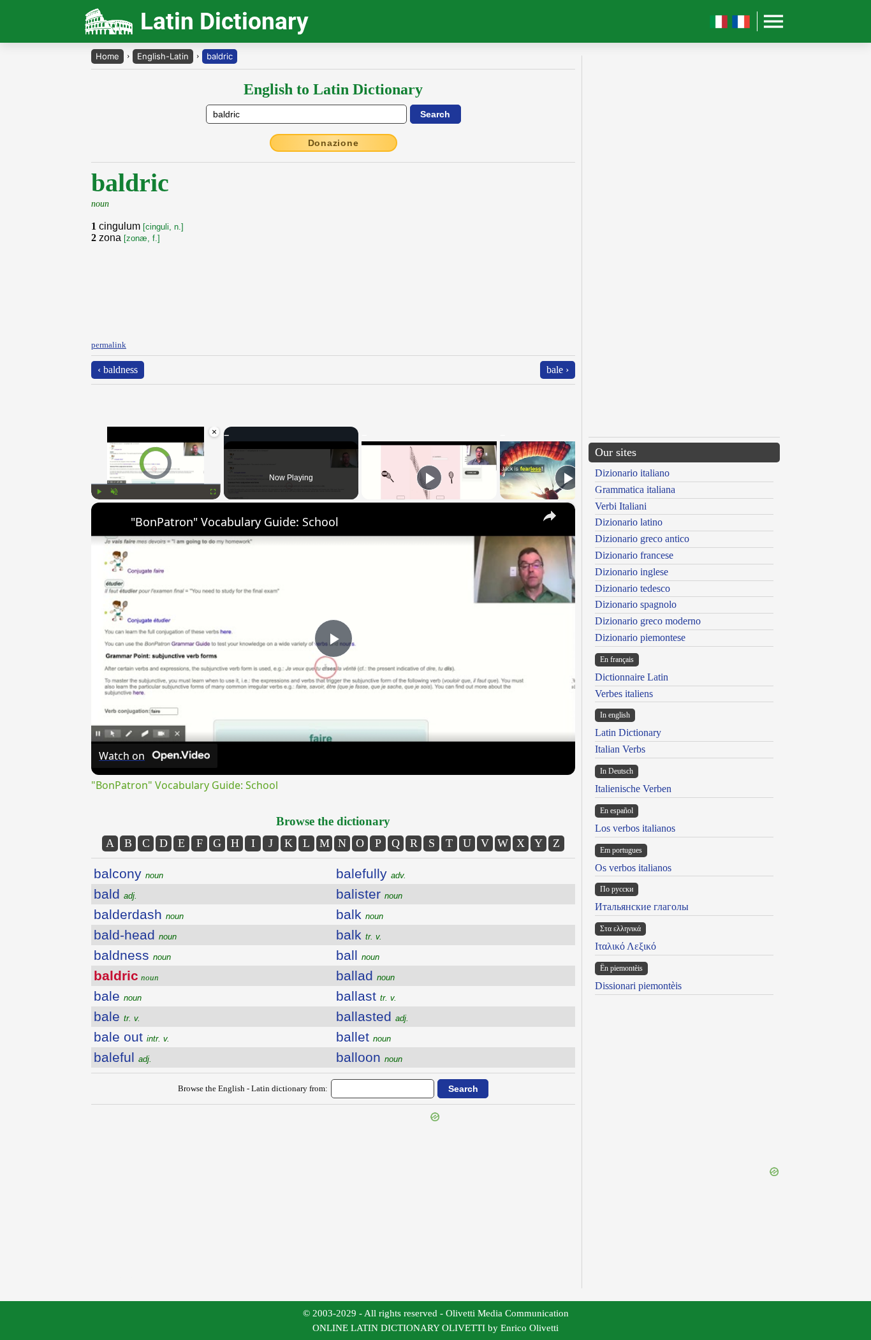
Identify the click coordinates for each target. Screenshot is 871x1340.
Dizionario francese (634, 555)
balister (369, 894)
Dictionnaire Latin (631, 677)
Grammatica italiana (635, 489)
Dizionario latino (628, 522)
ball (357, 955)
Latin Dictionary (628, 732)
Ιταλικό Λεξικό (625, 946)
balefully (371, 873)
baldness (132, 955)
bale (118, 996)
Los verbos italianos (635, 828)
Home (107, 56)
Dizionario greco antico (642, 538)
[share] (549, 515)
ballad (365, 975)
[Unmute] (114, 491)
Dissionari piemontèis (638, 985)
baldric (220, 56)
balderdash (139, 914)
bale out (132, 1036)
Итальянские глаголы (642, 906)
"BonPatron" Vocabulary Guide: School (235, 521)
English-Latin (163, 56)
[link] (111, 523)
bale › (557, 369)
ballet (363, 1036)
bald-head (135, 934)
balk (359, 914)
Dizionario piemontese (640, 637)
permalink (108, 345)
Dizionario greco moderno (648, 620)
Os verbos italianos (633, 867)
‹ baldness (118, 369)
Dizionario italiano (632, 473)
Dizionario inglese (631, 571)
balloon (369, 1057)
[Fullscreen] (213, 491)
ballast (366, 996)
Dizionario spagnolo (636, 604)
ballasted (372, 1016)
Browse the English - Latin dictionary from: (253, 1088)
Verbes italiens (624, 693)
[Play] (98, 491)
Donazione (333, 143)
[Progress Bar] (156, 484)
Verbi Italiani (621, 506)
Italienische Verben (633, 788)
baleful (123, 1057)
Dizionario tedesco (632, 588)
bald (115, 894)
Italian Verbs (620, 749)
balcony (128, 873)
